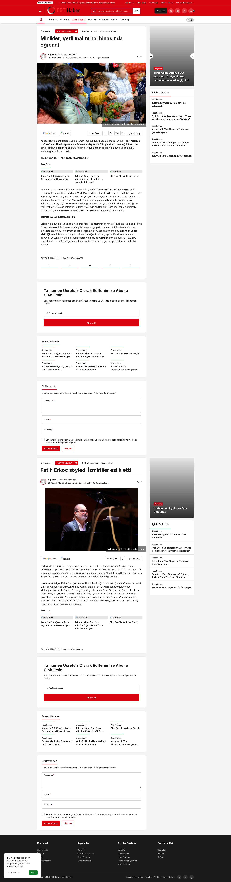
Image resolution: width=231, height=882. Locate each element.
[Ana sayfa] (41, 19)
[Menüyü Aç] (40, 10)
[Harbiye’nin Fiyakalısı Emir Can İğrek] (172, 488)
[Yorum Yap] (110, 133)
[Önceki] (55, 2)
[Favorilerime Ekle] (104, 133)
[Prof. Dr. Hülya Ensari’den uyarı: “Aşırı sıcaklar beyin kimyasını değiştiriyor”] (172, 116)
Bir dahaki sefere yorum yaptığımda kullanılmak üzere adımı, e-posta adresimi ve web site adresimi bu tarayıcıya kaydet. (91, 441)
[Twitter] (185, 877)
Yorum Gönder (50, 449)
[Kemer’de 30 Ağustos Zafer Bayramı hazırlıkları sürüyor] (57, 177)
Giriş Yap (68, 449)
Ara (136, 11)
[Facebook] (179, 877)
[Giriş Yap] (184, 10)
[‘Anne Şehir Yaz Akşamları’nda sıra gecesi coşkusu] (126, 365)
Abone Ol (161, 11)
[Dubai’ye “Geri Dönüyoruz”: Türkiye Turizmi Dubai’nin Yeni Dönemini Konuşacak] (172, 142)
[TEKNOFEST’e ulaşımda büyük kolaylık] (172, 154)
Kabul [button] (33, 873)
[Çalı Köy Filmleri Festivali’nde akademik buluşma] (91, 365)
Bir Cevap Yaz (49, 386)
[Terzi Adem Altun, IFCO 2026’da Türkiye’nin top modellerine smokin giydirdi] (172, 56)
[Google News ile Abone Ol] (50, 133)
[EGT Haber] (63, 10)
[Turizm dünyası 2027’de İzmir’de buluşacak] (172, 103)
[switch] (190, 19)
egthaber (52, 54)
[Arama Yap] (171, 10)
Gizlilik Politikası (13, 872)
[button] (177, 10)
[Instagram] (191, 877)
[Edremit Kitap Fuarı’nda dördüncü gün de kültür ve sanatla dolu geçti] (91, 177)
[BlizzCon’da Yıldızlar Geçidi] (126, 177)
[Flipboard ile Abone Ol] (65, 133)
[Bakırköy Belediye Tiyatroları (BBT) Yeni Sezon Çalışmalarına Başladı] (57, 365)
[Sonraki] (58, 2)
